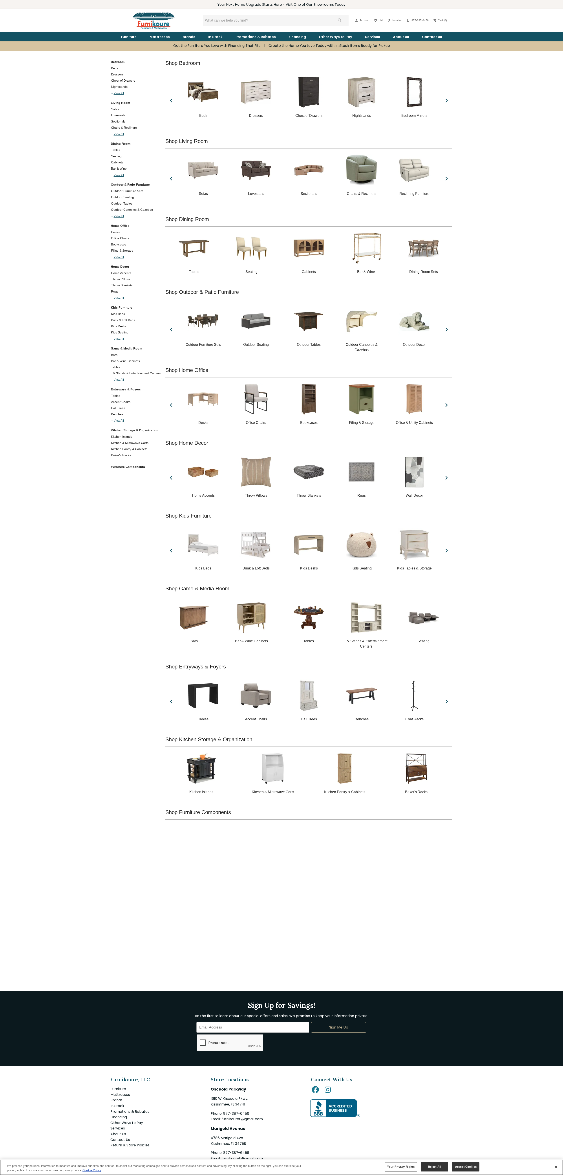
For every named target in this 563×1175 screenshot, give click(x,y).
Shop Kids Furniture (188, 516)
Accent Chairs (120, 402)
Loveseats (118, 115)
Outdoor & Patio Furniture (130, 184)
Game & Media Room (126, 348)
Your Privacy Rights (401, 1166)
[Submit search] (340, 20)
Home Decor (120, 266)
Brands (189, 37)
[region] (281, 1167)
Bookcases (118, 244)
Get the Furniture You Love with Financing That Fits (216, 46)
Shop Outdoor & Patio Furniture (202, 292)
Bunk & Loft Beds (123, 320)
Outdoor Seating (122, 197)
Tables (115, 150)
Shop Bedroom (182, 63)
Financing (297, 37)
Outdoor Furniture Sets (127, 191)
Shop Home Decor (186, 443)
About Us (401, 37)
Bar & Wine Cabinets (125, 361)
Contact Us (432, 37)
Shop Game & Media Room (197, 588)
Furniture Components (128, 467)
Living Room (120, 102)
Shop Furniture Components (198, 812)
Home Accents (121, 273)
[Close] (556, 1167)
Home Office (120, 225)
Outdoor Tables (121, 203)
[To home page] (153, 20)
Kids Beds (118, 314)
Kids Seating (119, 332)
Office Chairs (120, 238)
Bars (114, 355)
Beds (114, 68)
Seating (116, 156)
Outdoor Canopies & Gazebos (132, 209)
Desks (115, 232)
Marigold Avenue (228, 1128)
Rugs (114, 291)
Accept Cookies (466, 1166)
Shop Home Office (186, 370)
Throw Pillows (120, 279)
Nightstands (119, 86)
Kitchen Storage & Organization (134, 430)
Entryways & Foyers (126, 389)
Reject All (434, 1166)
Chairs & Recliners (124, 127)
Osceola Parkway (228, 1089)
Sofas (115, 109)
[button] (356, 20)
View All (119, 93)
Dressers (117, 74)
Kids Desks (118, 326)
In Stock (215, 37)
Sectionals (118, 121)
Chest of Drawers (123, 80)
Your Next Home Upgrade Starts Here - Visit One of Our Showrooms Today (281, 4)
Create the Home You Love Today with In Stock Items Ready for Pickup (329, 46)
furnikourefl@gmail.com (242, 1119)
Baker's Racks (121, 455)
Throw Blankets (122, 285)
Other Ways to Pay (335, 37)
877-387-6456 (236, 1113)
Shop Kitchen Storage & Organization (208, 739)
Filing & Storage (122, 250)
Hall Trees (118, 408)
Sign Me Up (338, 1027)
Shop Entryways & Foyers (195, 667)
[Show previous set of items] (171, 100)
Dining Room (120, 143)
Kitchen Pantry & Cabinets (129, 449)
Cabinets (117, 162)
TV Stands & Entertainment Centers (136, 373)
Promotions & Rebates (256, 37)
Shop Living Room (186, 141)
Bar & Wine (119, 168)
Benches (117, 414)
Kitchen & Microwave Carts (129, 443)
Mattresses (160, 37)
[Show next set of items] (446, 100)
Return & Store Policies (130, 1145)
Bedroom (117, 62)
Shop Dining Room (187, 219)
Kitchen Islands (121, 436)
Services (372, 37)
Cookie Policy (91, 1170)
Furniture (129, 37)
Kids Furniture (121, 307)
